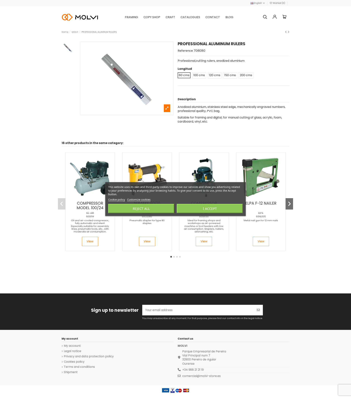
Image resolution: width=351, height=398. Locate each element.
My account (72, 346)
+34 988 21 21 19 (193, 370)
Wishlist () (279, 3)
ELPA (260, 213)
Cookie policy (116, 199)
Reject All (141, 208)
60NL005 (261, 216)
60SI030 (204, 216)
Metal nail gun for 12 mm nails (261, 220)
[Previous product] (286, 32)
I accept (210, 208)
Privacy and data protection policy (89, 356)
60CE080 (147, 216)
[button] (171, 257)
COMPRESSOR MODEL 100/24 (90, 205)
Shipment (71, 372)
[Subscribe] (258, 310)
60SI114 (90, 216)
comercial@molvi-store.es (201, 376)
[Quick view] (93, 198)
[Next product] (288, 32)
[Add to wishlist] (87, 198)
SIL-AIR (90, 213)
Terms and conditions (79, 367)
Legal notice (72, 351)
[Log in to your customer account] (274, 17)
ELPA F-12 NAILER (260, 203)
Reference (185, 51)
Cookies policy (74, 362)
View (90, 241)
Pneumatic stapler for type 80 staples (147, 222)
